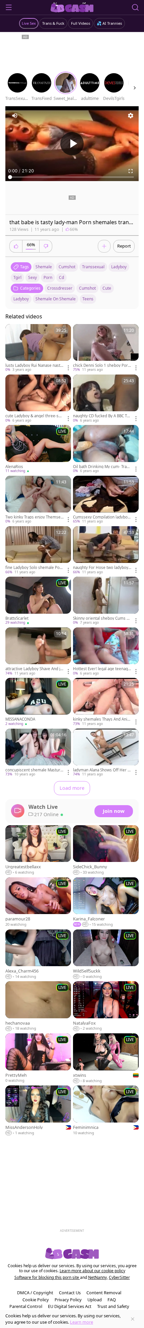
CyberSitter (119, 1277)
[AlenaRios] (38, 449)
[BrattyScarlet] (38, 601)
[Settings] (130, 115)
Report (124, 246)
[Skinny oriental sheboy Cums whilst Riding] (106, 601)
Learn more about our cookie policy (92, 1271)
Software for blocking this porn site (47, 1277)
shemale (43, 267)
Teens (87, 299)
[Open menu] (9, 7)
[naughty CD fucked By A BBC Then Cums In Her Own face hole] (106, 399)
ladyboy (119, 267)
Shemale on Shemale (55, 299)
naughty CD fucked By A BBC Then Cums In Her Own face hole (101, 416)
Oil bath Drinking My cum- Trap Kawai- (101, 467)
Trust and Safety (113, 1306)
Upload (94, 1300)
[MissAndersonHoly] (38, 1110)
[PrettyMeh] (38, 1058)
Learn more (81, 1322)
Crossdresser (59, 288)
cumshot (67, 267)
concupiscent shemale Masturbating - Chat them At (34, 770)
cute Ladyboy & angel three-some (33, 416)
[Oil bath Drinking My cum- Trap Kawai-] (106, 449)
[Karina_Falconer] (106, 902)
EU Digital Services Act (69, 1306)
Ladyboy (21, 299)
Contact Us (70, 1293)
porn (48, 277)
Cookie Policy (35, 1300)
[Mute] (14, 115)
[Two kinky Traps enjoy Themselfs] (38, 500)
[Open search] (135, 7)
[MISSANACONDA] (38, 702)
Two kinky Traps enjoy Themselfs (34, 517)
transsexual (93, 267)
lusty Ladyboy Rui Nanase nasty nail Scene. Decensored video (33, 365)
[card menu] (68, 368)
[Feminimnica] (106, 1110)
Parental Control (25, 1306)
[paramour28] (38, 902)
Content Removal (103, 1293)
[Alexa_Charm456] (38, 954)
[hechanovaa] (38, 1006)
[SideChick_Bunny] (106, 850)
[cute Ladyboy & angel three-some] (38, 399)
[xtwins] (106, 1058)
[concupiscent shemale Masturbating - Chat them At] (38, 753)
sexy (32, 277)
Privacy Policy (68, 1300)
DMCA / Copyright (35, 1293)
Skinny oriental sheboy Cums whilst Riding (101, 618)
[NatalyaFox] (106, 1006)
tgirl (17, 277)
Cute (106, 288)
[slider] (72, 177)
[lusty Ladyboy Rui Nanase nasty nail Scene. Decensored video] (38, 348)
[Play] (72, 143)
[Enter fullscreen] (130, 171)
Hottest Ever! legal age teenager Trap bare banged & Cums (101, 669)
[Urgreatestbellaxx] (38, 850)
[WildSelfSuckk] (106, 954)
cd (61, 277)
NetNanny (97, 1277)
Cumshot (87, 288)
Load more (72, 788)
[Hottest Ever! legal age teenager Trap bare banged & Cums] (106, 651)
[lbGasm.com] (72, 7)
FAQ (111, 1300)
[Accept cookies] (133, 1319)
